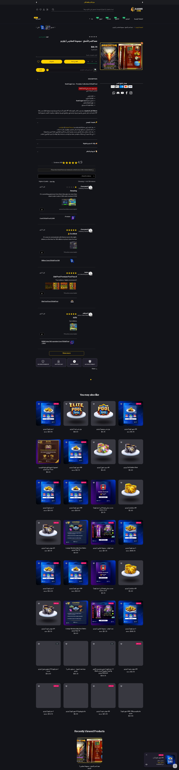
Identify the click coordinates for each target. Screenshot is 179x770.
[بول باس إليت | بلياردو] (75, 413)
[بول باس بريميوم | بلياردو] (103, 413)
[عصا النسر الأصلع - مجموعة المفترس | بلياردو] (89, 750)
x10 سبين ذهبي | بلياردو (103, 468)
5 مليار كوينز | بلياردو (130, 548)
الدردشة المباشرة (69, 127)
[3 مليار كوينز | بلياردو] (48, 695)
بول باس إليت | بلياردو (76, 429)
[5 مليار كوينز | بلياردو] (130, 532)
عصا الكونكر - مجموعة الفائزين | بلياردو (103, 548)
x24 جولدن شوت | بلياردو (48, 548)
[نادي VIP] (95, 70)
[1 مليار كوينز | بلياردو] (48, 413)
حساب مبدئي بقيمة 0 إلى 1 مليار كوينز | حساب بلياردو (103, 509)
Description (92, 79)
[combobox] (82, 9)
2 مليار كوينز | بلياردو (48, 508)
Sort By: (52, 182)
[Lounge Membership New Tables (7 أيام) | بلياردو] (75, 532)
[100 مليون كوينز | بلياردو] (130, 413)
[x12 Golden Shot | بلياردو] (130, 451)
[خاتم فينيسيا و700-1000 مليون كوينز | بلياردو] (130, 695)
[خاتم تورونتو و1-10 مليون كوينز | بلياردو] (75, 695)
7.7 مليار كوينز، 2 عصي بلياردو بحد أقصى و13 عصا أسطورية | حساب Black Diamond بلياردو (103, 671)
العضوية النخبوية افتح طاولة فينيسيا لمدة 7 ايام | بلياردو (48, 469)
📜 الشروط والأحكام (91, 151)
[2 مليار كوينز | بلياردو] (48, 492)
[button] (142, 2)
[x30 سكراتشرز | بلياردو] (130, 492)
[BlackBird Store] (136, 10)
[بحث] (53, 9)
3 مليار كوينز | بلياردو (48, 711)
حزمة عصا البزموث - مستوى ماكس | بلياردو (75, 670)
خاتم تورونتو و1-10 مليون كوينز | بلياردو (76, 711)
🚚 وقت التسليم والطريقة (90, 144)
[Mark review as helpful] (42, 209)
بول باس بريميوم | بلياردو (103, 429)
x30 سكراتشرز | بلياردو (130, 508)
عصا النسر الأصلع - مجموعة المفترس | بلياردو (89, 767)
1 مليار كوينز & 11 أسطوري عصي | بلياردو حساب (48, 670)
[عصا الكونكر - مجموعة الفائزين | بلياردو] (103, 532)
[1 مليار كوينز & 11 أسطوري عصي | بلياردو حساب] (48, 653)
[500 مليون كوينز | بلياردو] (75, 492)
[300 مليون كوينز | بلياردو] (75, 451)
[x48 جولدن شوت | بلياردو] (130, 653)
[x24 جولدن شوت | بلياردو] (48, 532)
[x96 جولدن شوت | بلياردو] (103, 695)
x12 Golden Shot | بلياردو (131, 468)
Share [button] (94, 369)
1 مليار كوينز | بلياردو (48, 429)
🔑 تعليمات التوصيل (91, 122)
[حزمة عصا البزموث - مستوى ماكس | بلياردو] (75, 653)
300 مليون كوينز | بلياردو (76, 468)
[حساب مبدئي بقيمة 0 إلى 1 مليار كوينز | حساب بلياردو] (103, 492)
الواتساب (61, 127)
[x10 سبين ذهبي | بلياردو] (103, 451)
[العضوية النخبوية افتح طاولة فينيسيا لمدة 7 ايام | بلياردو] (48, 451)
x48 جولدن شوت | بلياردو (130, 669)
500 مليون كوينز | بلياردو (75, 508)
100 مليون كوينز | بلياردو (131, 429)
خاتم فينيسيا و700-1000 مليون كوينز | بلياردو (131, 712)
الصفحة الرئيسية (139, 27)
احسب (40, 70)
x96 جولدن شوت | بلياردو (103, 711)
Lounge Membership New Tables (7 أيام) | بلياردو (76, 549)
